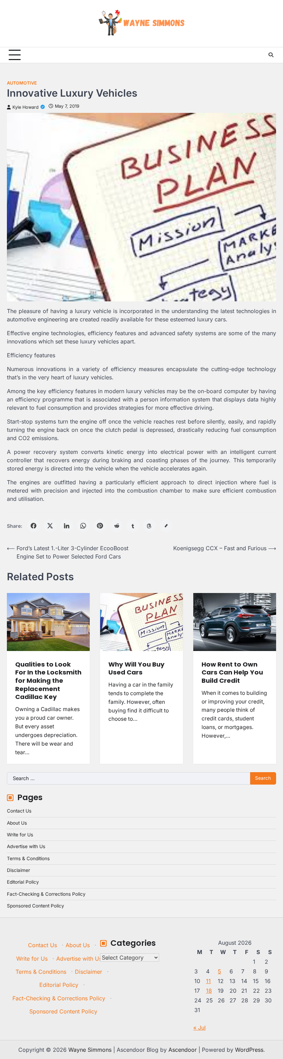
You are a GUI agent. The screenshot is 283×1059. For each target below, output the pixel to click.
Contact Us (19, 811)
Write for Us (20, 834)
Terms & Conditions (28, 858)
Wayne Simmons (89, 1049)
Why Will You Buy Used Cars (136, 668)
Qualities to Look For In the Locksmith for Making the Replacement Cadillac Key (48, 680)
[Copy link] (166, 525)
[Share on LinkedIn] (66, 525)
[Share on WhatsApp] (83, 525)
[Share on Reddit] (116, 525)
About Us (17, 823)
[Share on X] (50, 525)
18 (209, 990)
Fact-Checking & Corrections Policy (46, 894)
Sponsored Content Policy (35, 906)
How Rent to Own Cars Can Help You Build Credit (232, 672)
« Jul (199, 1027)
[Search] (271, 55)
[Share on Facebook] (33, 525)
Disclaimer (18, 870)
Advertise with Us (26, 846)
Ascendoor (182, 1049)
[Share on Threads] (149, 525)
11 (208, 981)
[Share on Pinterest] (99, 525)
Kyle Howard (25, 107)
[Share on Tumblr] (132, 525)
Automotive (22, 83)
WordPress (249, 1049)
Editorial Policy (23, 882)
